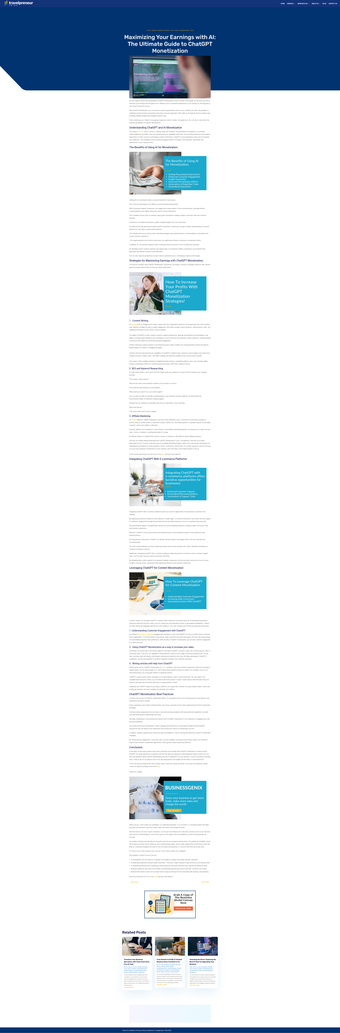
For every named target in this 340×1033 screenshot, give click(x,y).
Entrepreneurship (184, 30)
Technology (141, 972)
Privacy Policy (141, 1030)
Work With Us (303, 4)
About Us (315, 4)
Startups (167, 971)
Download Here (183, 908)
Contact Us (333, 4)
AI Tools (149, 30)
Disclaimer (150, 1030)
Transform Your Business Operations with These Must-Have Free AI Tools (136, 962)
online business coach (139, 970)
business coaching (175, 964)
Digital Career (174, 30)
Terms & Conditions (128, 1030)
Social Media (160, 971)
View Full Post (129, 987)
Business (154, 30)
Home (283, 4)
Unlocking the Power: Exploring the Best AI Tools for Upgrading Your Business (203, 962)
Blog (324, 4)
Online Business (128, 970)
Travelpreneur (174, 971)
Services (290, 4)
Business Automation (164, 30)
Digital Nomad (170, 966)
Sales (191, 30)
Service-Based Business (130, 972)
